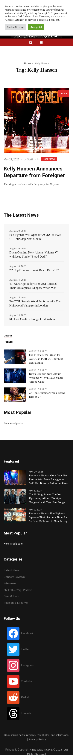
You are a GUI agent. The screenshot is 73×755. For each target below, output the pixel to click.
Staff (30, 160)
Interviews (10, 583)
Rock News (49, 159)
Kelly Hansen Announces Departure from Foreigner (34, 172)
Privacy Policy (37, 739)
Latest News (12, 570)
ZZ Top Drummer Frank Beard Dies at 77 (34, 270)
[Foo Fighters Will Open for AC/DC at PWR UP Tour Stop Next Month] (15, 357)
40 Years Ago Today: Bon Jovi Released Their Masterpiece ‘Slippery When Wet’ (33, 286)
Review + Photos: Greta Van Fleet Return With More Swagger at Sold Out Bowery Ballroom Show (48, 479)
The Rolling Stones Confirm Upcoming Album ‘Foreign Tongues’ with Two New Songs (47, 498)
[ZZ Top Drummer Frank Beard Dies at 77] (15, 395)
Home (27, 63)
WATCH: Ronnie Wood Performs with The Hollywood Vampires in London (34, 303)
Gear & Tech (11, 596)
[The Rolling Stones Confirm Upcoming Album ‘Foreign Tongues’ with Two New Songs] (15, 496)
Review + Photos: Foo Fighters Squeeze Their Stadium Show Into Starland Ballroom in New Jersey (49, 517)
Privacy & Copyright (17, 750)
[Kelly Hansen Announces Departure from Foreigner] (36, 120)
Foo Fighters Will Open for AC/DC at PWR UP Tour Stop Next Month (35, 237)
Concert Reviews (14, 577)
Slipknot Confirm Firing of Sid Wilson (32, 319)
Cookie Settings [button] (15, 27)
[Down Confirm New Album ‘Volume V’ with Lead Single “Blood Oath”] (15, 376)
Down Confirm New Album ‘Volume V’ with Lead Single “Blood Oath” (33, 254)
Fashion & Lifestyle (16, 603)
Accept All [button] (36, 27)
